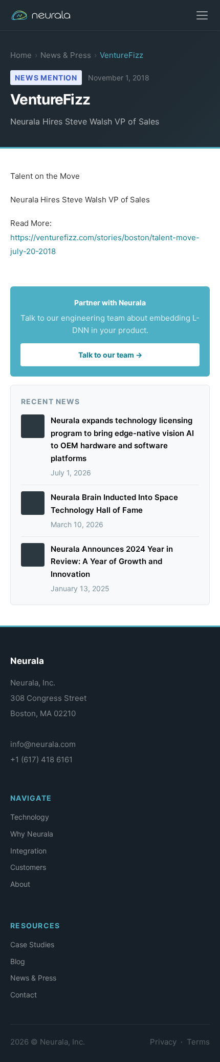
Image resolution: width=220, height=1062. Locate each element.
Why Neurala (31, 833)
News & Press (65, 55)
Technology (29, 817)
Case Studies (32, 944)
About (20, 884)
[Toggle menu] (202, 15)
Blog (17, 961)
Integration (28, 850)
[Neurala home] (45, 15)
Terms (198, 1042)
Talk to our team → (110, 354)
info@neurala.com (43, 744)
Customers (28, 867)
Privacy (163, 1042)
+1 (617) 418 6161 (41, 759)
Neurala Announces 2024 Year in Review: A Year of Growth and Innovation (112, 561)
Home (21, 55)
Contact (23, 994)
